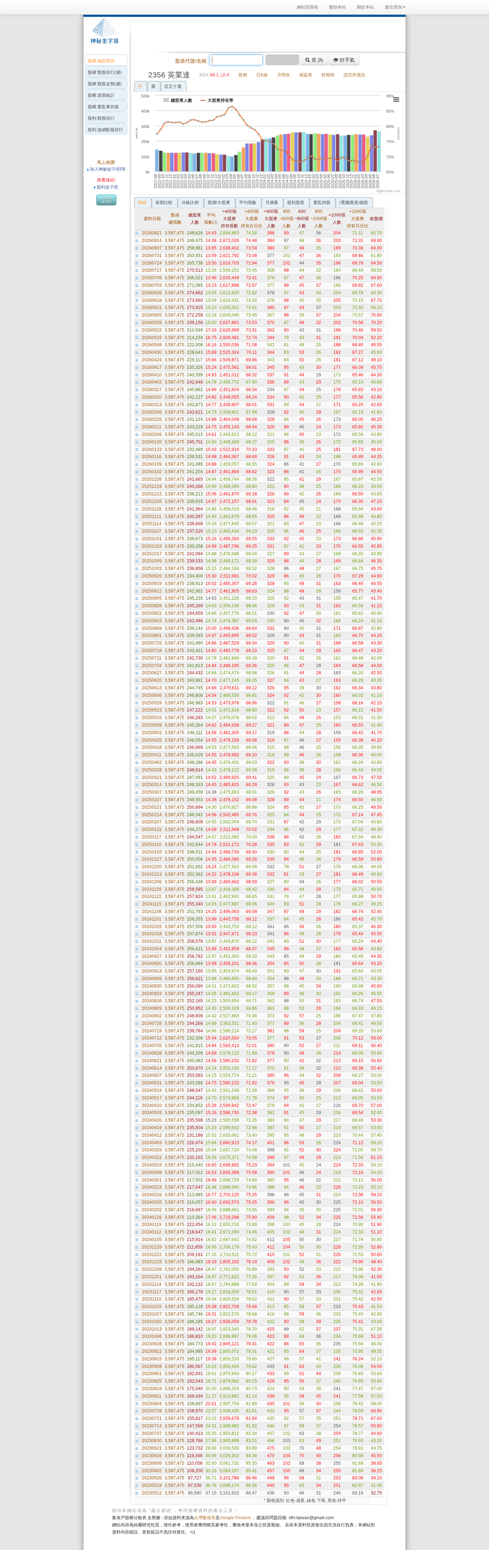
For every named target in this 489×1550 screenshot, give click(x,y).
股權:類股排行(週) (105, 72)
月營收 (283, 74)
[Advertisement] (266, 34)
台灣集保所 (205, 1517)
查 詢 (316, 60)
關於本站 (365, 7)
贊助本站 (337, 7)
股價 (242, 74)
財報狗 (327, 74)
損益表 (305, 74)
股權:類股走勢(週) (105, 83)
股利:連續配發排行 (105, 129)
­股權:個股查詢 (101, 60)
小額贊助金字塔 (106, 200)
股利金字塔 (107, 187)
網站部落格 (307, 7)
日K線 (262, 74)
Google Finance (235, 1517)
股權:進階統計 (101, 95)
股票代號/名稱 (191, 61)
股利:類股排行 (101, 118)
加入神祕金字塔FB (107, 169)
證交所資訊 (354, 74)
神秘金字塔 (103, 34)
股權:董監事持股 (103, 106)
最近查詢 (393, 7)
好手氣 (346, 60)
